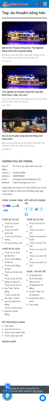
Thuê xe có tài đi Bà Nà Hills (12, 254)
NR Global (38, 391)
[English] (37, 4)
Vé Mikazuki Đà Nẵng (36, 287)
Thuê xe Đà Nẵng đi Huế (13, 267)
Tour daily (33, 304)
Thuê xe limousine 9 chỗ (37, 238)
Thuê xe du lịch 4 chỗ (37, 225)
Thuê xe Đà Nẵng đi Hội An (13, 261)
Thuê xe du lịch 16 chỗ (37, 244)
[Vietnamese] (40, 4)
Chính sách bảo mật (14, 335)
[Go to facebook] (42, 398)
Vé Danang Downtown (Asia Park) (36, 298)
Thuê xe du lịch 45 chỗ (37, 264)
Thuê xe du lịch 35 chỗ (37, 257)
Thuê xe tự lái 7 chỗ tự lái (12, 231)
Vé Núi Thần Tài (36, 291)
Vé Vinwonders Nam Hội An (36, 280)
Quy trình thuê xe (13, 329)
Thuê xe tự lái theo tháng (13, 238)
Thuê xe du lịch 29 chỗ (37, 251)
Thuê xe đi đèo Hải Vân (13, 274)
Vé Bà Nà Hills (35, 275)
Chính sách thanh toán (15, 332)
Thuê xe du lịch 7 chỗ (37, 231)
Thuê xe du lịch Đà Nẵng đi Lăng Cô (13, 280)
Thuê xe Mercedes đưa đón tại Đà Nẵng (13, 311)
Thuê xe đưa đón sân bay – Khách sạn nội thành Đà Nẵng (12, 300)
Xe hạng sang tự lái (13, 243)
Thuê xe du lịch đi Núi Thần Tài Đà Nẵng (13, 288)
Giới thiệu (9, 326)
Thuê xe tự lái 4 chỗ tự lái (12, 225)
